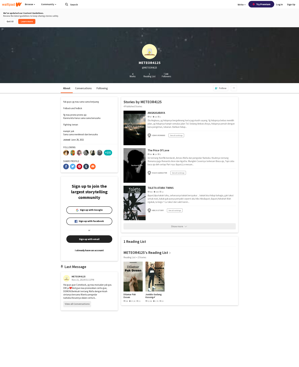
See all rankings (176, 135)
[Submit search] (67, 4)
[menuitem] (220, 88)
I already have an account (89, 250)
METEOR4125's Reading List (145, 252)
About (66, 88)
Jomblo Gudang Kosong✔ (153, 296)
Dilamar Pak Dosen (129, 296)
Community (48, 4)
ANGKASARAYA (156, 113)
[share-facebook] (66, 166)
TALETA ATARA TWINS (161, 188)
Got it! (10, 21)
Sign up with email (89, 239)
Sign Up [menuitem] (291, 4)
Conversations (83, 88)
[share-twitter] (73, 166)
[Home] (12, 4)
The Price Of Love (158, 150)
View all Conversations (77, 303)
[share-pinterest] (79, 166)
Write (241, 4)
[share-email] (93, 166)
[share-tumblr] (86, 166)
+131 (108, 152)
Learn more (27, 21)
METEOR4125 (78, 276)
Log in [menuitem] (279, 4)
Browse (29, 4)
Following (102, 88)
